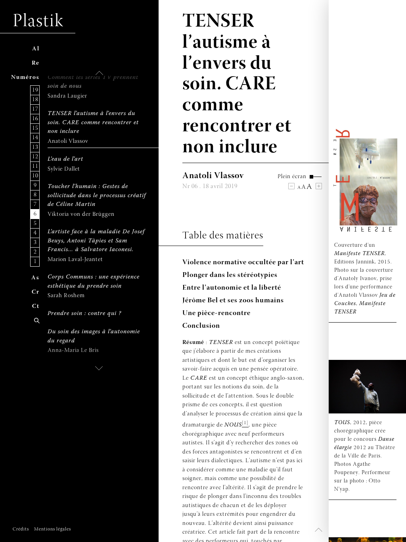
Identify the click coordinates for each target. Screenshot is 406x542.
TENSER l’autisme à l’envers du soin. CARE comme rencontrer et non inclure (93, 123)
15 (35, 128)
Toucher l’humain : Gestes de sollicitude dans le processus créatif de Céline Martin (97, 196)
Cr (36, 292)
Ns (25, 78)
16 (35, 119)
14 (35, 138)
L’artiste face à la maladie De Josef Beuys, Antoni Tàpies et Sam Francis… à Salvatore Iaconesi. (96, 241)
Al (36, 49)
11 (35, 166)
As (35, 278)
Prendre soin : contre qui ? (84, 314)
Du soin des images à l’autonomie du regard (94, 336)
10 (35, 176)
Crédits (21, 529)
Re (36, 63)
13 (35, 147)
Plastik (38, 22)
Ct (36, 306)
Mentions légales (52, 529)
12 (35, 157)
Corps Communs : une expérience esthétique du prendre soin (94, 281)
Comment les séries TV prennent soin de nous (93, 82)
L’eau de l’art (65, 159)
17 (35, 109)
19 (35, 90)
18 (35, 100)
